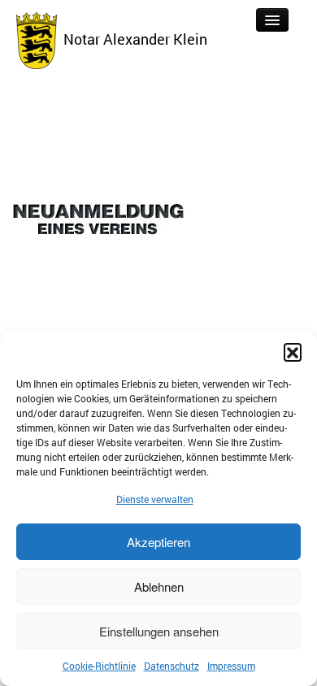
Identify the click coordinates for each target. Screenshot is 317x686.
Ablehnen (159, 586)
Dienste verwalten (154, 499)
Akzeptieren (158, 541)
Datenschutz (171, 665)
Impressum (231, 665)
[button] (292, 352)
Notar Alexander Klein (132, 39)
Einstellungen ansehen (159, 631)
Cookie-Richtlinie (99, 665)
